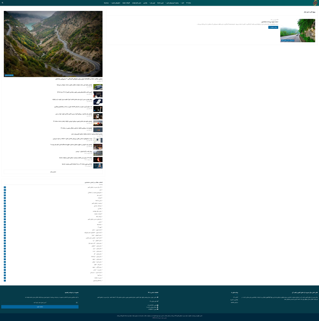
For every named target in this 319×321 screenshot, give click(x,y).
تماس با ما (235, 297)
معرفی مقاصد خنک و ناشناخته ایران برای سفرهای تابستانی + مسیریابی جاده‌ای (79, 79)
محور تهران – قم (98, 254)
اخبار (183, 3)
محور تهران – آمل (95, 243)
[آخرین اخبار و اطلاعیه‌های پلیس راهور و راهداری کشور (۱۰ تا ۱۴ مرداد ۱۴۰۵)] (98, 94)
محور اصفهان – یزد (97, 240)
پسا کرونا (100, 275)
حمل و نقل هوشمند (136, 3)
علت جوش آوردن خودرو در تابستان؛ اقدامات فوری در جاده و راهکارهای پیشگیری (73, 107)
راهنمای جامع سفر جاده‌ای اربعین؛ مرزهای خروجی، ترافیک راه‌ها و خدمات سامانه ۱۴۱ (72, 121)
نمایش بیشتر (53, 172)
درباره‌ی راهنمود (234, 302)
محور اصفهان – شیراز (97, 235)
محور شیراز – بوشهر (97, 262)
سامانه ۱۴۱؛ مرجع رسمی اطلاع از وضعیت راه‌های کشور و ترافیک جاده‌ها (75, 158)
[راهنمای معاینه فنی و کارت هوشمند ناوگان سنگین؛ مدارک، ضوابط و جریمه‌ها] (98, 87)
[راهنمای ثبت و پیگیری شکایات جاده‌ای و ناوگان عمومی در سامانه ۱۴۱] (98, 129)
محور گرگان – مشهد (97, 267)
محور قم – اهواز (98, 264)
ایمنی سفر (152, 3)
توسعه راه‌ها (99, 216)
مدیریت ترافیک (98, 278)
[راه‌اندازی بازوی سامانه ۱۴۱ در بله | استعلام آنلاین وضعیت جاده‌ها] (98, 165)
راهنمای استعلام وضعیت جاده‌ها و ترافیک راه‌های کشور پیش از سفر (87, 134)
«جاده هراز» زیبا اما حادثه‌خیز (270, 22)
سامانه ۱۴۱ (188, 3)
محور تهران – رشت (97, 251)
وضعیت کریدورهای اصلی (173, 3)
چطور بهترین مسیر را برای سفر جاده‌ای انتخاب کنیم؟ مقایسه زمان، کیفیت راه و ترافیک (72, 99)
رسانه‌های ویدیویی (97, 280)
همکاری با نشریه (234, 300)
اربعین (100, 222)
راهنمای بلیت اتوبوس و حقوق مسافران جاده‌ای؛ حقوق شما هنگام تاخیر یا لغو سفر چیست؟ (71, 145)
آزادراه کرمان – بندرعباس (96, 272)
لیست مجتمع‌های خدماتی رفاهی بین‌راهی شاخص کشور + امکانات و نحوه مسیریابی (72, 139)
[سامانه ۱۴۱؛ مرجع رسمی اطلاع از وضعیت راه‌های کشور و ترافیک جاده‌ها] (98, 159)
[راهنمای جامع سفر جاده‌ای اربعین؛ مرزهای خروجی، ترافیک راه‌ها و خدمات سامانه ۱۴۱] (98, 123)
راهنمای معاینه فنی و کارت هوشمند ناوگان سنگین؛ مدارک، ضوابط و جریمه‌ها (74, 85)
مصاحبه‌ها (106, 3)
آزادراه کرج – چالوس (94, 238)
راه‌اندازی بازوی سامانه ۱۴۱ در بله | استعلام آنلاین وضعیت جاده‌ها (77, 164)
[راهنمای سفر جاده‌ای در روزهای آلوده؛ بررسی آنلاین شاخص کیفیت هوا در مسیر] (98, 116)
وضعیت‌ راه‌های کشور (97, 203)
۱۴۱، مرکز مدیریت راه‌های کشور (95, 187)
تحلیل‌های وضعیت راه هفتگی (95, 192)
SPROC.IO (155, 318)
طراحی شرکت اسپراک (162, 318)
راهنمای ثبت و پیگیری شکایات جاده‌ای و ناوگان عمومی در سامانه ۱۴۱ (76, 128)
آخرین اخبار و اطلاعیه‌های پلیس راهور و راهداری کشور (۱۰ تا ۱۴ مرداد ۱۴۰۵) (74, 92)
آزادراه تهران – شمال (97, 230)
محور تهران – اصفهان (97, 246)
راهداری (145, 3)
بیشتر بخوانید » (273, 27)
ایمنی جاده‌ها (160, 3)
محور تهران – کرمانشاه (96, 256)
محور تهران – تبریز (97, 248)
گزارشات (100, 198)
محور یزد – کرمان (97, 270)
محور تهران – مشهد (97, 259)
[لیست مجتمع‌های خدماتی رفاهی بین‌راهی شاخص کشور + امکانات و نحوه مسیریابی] (98, 140)
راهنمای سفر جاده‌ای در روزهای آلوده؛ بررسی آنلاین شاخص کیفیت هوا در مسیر (74, 114)
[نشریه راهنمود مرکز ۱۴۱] (315, 3)
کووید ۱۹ (100, 227)
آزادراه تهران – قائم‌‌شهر (93, 232)
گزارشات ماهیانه (126, 3)
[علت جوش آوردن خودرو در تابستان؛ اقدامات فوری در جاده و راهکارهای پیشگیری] (98, 109)
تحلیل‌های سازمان (116, 3)
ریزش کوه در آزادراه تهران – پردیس (84, 151)
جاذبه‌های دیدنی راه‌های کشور (95, 219)
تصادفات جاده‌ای (98, 206)
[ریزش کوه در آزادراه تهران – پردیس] (98, 153)
